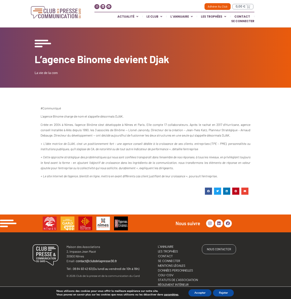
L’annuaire (179, 16)
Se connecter (242, 21)
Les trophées (211, 16)
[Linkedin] (102, 6)
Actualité (125, 16)
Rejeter (223, 293)
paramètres (171, 294)
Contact (242, 16)
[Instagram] (96, 6)
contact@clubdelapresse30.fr (96, 261)
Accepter (199, 293)
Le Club (152, 16)
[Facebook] (108, 6)
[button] (208, 191)
